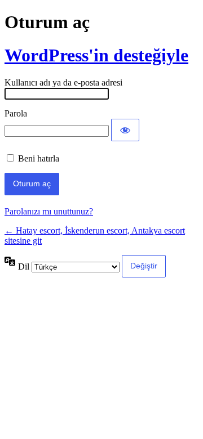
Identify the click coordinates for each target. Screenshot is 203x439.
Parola (16, 113)
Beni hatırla (38, 158)
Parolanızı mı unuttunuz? (49, 211)
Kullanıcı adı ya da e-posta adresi (63, 82)
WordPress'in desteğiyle (96, 55)
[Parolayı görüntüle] (125, 130)
